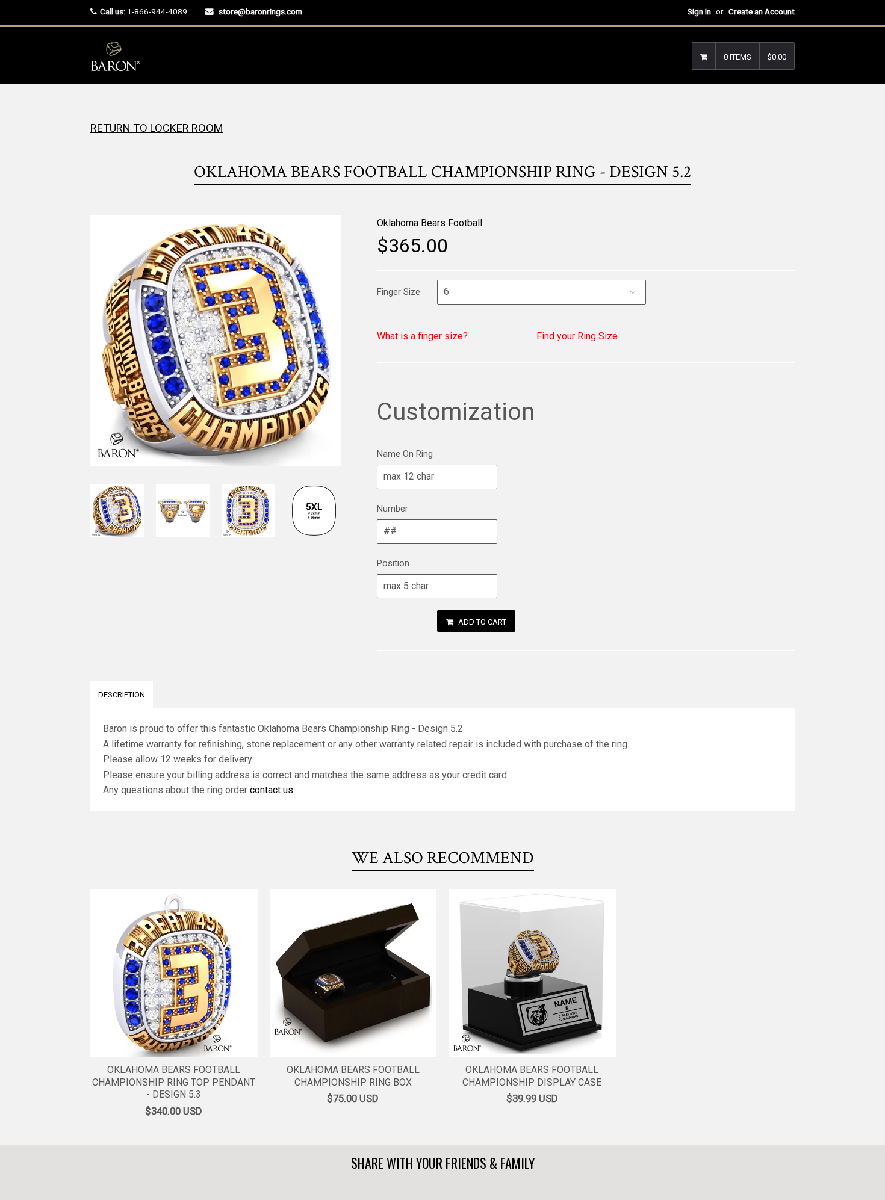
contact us (271, 790)
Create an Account (761, 11)
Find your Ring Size (577, 336)
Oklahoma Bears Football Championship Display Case (531, 1076)
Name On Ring (405, 453)
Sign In (699, 11)
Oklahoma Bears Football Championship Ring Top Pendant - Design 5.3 (173, 1082)
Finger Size (398, 291)
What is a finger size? (422, 336)
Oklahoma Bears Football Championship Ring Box (353, 1076)
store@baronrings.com (260, 11)
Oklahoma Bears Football (429, 223)
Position (393, 563)
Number (392, 508)
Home (100, 108)
